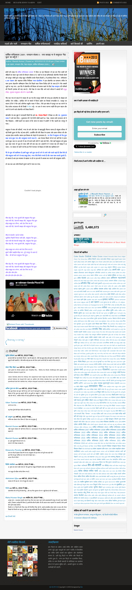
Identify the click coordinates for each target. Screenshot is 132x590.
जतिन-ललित (106, 329)
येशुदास (101, 400)
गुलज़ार (79, 324)
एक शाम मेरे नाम (14, 10)
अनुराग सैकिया (112, 267)
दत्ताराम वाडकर (99, 345)
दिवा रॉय (86, 348)
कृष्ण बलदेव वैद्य (84, 316)
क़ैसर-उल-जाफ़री (115, 503)
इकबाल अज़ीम (98, 297)
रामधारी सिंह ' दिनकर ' (84, 414)
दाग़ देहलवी (118, 345)
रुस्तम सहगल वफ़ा (120, 416)
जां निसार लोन (117, 334)
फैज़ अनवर (89, 378)
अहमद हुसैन (81, 289)
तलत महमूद (116, 343)
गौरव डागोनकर (111, 324)
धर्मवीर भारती (88, 351)
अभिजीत (97, 273)
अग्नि (86, 262)
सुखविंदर (119, 484)
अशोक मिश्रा (86, 286)
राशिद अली (100, 414)
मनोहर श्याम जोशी (95, 389)
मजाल (121, 383)
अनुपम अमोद (90, 267)
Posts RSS (104, 2)
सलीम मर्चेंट (77, 482)
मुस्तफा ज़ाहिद (101, 395)
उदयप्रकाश (122, 299)
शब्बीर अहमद (100, 454)
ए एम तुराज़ (103, 302)
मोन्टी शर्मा (91, 397)
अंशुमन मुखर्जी (114, 259)
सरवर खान (105, 479)
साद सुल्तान (105, 482)
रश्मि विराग (88, 405)
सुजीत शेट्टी (80, 487)
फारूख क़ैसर (117, 375)
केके (107, 316)
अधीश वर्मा (110, 264)
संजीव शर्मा (81, 474)
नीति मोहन (90, 359)
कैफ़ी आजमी (118, 316)
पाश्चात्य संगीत (82, 367)
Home (8, 2)
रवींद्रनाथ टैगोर (80, 405)
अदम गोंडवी (87, 264)
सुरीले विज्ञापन (122, 487)
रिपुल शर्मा (99, 416)
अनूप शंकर (93, 270)
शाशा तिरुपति (93, 459)
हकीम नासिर (95, 495)
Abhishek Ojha (12, 478)
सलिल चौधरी (121, 479)
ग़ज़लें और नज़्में (11, 44)
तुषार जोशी (83, 345)
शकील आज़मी (84, 451)
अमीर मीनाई (83, 281)
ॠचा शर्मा (121, 503)
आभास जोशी (113, 291)
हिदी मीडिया (114, 515)
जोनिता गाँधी (109, 340)
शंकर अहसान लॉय (99, 449)
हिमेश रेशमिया (98, 501)
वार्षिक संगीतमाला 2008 (97, 430)
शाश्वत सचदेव (101, 459)
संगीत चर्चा (93, 471)
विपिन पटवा (76, 446)
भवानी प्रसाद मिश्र (88, 383)
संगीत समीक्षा (102, 471)
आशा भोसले (111, 294)
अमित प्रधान (90, 278)
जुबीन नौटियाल (94, 340)
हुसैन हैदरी (120, 501)
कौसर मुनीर (93, 318)
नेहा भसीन (104, 361)
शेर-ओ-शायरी (94, 465)
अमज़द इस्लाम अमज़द (84, 275)
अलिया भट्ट (120, 283)
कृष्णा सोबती (102, 316)
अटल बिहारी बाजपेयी (117, 262)
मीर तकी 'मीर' (77, 395)
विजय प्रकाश (94, 443)
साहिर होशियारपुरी (78, 484)
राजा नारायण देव (87, 408)
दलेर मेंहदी (112, 345)
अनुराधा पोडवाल (121, 267)
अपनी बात (100, 44)
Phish (75, 259)
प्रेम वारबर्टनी (93, 375)
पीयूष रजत (111, 367)
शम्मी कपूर (81, 457)
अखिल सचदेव (80, 262)
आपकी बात (99, 291)
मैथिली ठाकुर (122, 395)
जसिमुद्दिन (94, 334)
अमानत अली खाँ (103, 275)
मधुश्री (86, 386)
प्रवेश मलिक (96, 372)
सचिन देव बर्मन (90, 476)
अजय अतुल (91, 262)
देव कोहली (114, 348)
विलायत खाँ (87, 446)
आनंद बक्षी (76, 291)
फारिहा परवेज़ (110, 375)
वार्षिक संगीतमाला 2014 (94, 435)
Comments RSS (120, 2)
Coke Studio (79, 256)
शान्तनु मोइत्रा (115, 457)
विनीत (110, 443)
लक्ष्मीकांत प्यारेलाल (95, 422)
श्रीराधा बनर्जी (104, 468)
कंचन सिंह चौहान (11, 367)
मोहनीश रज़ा (101, 397)
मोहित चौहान (89, 400)
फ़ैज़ (105, 375)
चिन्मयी (112, 326)
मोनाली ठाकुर (85, 397)
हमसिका (110, 495)
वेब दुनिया (79, 515)
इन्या (119, 297)
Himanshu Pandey (14, 450)
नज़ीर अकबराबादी (111, 351)
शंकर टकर (108, 449)
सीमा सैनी (114, 484)
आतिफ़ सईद (107, 289)
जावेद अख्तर (93, 337)
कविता (104, 307)
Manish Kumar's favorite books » (29, 581)
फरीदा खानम (100, 375)
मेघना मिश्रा (108, 395)
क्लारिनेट (110, 318)
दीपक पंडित (98, 348)
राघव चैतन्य (100, 405)
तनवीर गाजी (102, 343)
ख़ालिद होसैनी (77, 321)
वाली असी (87, 443)
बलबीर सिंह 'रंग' (103, 378)
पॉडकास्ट (99, 370)
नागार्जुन (78, 356)
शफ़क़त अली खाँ (78, 454)
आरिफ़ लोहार (91, 294)
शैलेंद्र (107, 465)
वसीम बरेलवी (90, 424)
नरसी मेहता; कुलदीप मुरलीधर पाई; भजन (90, 353)
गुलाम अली (91, 324)
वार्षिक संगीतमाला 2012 (112, 432)
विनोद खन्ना (115, 443)
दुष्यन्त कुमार (107, 348)
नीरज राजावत (109, 359)
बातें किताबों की (77, 44)
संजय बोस (115, 471)
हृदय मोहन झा (81, 503)
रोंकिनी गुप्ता (117, 419)
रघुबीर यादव (77, 403)
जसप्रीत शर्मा (117, 332)
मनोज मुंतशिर (121, 386)
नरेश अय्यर (109, 353)
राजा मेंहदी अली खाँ (98, 408)
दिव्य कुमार (91, 348)
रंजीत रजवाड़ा (111, 400)
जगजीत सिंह (97, 329)
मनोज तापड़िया (107, 386)
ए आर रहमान (10, 64)
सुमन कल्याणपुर (107, 487)
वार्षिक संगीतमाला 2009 (40, 64)
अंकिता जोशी (100, 259)
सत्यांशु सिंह (113, 476)
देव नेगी (119, 348)
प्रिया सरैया (80, 375)
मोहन (95, 397)
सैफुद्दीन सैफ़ (108, 490)
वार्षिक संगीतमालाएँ (42, 44)
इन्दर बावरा (105, 297)
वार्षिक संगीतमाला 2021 (101, 427)
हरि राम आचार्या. (116, 495)
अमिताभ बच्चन (105, 278)
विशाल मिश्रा (121, 446)
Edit (39, 2)
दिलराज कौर (81, 348)
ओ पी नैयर (107, 305)
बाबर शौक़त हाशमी (78, 380)
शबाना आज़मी (86, 454)
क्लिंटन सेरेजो (117, 318)
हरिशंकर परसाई (88, 498)
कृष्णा (97, 316)
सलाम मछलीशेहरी (112, 479)
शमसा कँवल (115, 454)
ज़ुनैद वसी (110, 334)
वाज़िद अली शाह (108, 424)
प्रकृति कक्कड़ (121, 370)
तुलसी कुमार (77, 345)
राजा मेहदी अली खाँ (110, 408)
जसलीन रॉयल (80, 334)
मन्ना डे (103, 389)
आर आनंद (84, 294)
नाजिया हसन (84, 356)
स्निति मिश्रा (113, 492)
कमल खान (94, 307)
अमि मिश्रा (119, 275)
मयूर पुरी (108, 389)
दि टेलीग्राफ (93, 518)
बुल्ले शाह (116, 380)
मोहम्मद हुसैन (81, 400)
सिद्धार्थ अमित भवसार (88, 484)
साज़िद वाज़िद (97, 482)
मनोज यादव (86, 389)
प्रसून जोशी (116, 372)
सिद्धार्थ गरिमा (97, 484)
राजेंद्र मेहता (80, 411)
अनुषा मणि (80, 270)
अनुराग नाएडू (103, 267)
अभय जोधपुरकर (90, 273)
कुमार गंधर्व (117, 313)
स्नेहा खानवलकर (121, 492)
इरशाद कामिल (108, 299)
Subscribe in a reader (83, 152)
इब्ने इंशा (83, 299)
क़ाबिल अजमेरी (93, 310)
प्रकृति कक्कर (114, 370)
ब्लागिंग (76, 383)
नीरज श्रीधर (117, 359)
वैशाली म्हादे (90, 448)
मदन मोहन (79, 386)
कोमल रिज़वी (86, 318)
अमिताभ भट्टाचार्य (118, 278)
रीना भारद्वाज (113, 416)
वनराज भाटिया (118, 422)
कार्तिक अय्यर (122, 310)
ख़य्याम (123, 318)
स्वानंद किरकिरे (79, 495)
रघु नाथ (123, 400)
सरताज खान (99, 479)
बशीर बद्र (116, 378)
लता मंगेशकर (104, 422)
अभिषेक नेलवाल (111, 272)
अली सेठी (80, 286)
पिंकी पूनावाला (90, 367)
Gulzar (88, 256)
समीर (93, 479)
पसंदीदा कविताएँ (60, 44)
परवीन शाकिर (98, 364)
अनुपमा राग (97, 267)
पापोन (123, 364)
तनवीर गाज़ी (96, 343)
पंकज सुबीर (122, 361)
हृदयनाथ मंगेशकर (89, 503)
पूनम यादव (86, 370)
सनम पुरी (118, 476)
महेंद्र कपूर (87, 392)
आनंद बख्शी (82, 291)
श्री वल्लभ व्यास (81, 468)
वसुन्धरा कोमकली (98, 424)
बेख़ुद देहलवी (122, 380)
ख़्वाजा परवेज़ (84, 321)
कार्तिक (116, 310)
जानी (79, 337)
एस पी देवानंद (84, 305)
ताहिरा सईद (122, 343)
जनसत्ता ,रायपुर (89, 515)
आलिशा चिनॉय (103, 294)
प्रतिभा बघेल (77, 372)
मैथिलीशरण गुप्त (78, 397)
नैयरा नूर (110, 362)
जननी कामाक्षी (114, 329)
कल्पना (99, 308)
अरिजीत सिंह (85, 283)
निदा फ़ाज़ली (113, 356)
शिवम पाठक (120, 462)
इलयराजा (117, 299)
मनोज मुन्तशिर (78, 389)
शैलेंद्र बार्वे (112, 465)
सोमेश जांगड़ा (94, 492)
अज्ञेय (110, 262)
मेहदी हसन (115, 395)
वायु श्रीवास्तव (118, 424)
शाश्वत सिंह (109, 459)
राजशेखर (80, 408)
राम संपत (119, 411)
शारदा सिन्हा (77, 459)
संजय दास (109, 471)
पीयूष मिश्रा (104, 367)
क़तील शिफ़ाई (84, 310)
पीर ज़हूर (117, 367)
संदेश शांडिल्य (110, 474)
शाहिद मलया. (88, 462)
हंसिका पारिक (87, 495)
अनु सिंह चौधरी (82, 267)
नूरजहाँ (99, 362)
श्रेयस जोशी (118, 468)
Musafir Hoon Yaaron (24, 2)
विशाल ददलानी (102, 446)
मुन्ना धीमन (94, 395)
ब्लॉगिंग (89, 44)
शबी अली (93, 454)
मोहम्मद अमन (107, 397)
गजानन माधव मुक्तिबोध (100, 321)
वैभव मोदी (84, 448)
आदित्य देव (115, 289)
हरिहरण (95, 498)
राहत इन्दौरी (112, 413)
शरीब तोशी (86, 457)
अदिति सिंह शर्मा (94, 264)
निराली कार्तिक (77, 359)
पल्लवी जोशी (113, 364)
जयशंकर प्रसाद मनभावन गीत (94, 332)
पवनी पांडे (119, 364)
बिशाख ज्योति (105, 380)
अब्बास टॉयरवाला (79, 273)
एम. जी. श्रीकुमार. (120, 302)
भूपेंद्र (95, 383)
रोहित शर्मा (87, 422)
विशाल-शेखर (78, 449)
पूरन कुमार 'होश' (93, 370)
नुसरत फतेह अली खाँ (91, 361)
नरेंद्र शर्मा (102, 353)
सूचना (102, 490)
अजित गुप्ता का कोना (12, 388)
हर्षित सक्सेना (114, 498)
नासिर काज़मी (90, 356)
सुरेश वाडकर (84, 490)
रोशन (83, 422)
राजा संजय (118, 408)
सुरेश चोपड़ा (77, 490)
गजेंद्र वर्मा (109, 321)
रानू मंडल (113, 411)
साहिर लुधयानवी (120, 482)
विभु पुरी (82, 446)
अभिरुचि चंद (104, 272)
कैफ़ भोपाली (111, 316)
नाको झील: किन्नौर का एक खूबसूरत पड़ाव (101, 196)
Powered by (93, 143)
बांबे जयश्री (122, 378)
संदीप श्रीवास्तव (102, 474)
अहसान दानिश (89, 289)
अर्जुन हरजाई (105, 283)
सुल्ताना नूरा (97, 490)
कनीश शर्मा (114, 305)
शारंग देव (123, 457)
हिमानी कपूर (90, 501)
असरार (105, 286)
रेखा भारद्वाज (28, 64)
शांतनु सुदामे (105, 457)
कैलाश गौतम (80, 318)
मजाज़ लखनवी (114, 383)
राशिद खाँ (106, 413)
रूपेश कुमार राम (101, 419)
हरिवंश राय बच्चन (79, 498)
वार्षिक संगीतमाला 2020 (95, 440)
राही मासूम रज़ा (80, 416)
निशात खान (84, 359)
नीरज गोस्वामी (102, 359)
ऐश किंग (102, 305)
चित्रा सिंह (106, 326)
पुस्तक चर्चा (78, 369)
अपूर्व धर (123, 270)
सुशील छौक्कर (10, 355)
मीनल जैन (109, 392)
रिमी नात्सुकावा (106, 416)
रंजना (7, 488)
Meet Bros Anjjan (119, 256)
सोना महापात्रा (78, 493)
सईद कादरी (117, 474)
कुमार (111, 313)
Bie (81, 587)
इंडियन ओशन (83, 297)
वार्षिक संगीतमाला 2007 (81, 430)
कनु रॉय (119, 305)
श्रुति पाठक (112, 468)
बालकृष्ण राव (86, 380)
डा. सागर (90, 343)
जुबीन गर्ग (87, 340)
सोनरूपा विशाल (115, 490)
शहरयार (92, 457)
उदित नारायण (77, 302)
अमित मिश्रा (97, 278)
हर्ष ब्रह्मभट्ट (101, 498)
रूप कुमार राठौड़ (85, 419)
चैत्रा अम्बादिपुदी (119, 326)
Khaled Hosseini (108, 256)
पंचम (75, 364)
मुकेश (82, 395)
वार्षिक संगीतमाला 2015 (86, 427)
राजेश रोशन (100, 411)
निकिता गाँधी (97, 356)
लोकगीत (111, 422)
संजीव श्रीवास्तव (88, 474)
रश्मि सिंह (94, 405)
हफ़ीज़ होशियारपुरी (102, 495)
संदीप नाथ (95, 474)
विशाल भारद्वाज (112, 446)
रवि (113, 403)
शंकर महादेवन (116, 449)
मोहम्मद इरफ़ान (115, 397)
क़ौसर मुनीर (110, 310)
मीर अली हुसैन (121, 392)
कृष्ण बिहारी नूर (92, 316)
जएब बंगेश (82, 329)
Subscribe (99, 135)
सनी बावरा (123, 476)
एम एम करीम (111, 302)
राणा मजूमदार (106, 411)
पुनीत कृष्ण (122, 367)
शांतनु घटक (98, 457)
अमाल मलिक (112, 275)
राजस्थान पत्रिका (81, 518)
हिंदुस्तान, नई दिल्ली (102, 515)
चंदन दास (91, 326)
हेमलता (108, 503)
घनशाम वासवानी (84, 326)
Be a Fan (60, 328)
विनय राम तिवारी (105, 443)
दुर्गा (102, 348)
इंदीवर (88, 297)
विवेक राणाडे (94, 446)
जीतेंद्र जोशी (81, 340)
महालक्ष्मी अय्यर (80, 392)
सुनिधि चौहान (98, 487)
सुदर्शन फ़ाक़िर (88, 487)
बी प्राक (111, 380)
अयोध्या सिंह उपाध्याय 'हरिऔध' (101, 281)
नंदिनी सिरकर (95, 351)
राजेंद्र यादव (87, 411)
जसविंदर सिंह (87, 334)
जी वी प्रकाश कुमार (117, 337)
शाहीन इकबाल (95, 462)
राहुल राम (95, 416)
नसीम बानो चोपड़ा (116, 353)
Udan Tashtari (12, 402)
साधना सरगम (112, 482)
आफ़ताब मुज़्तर (106, 291)
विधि (99, 443)
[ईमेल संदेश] (53, 64)
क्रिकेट (105, 318)
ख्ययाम (92, 321)
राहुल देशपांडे (89, 416)
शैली (103, 465)
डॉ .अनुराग (9, 417)
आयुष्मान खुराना (78, 294)
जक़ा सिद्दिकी (88, 329)
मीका (106, 392)
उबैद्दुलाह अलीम (84, 302)
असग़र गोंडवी (94, 286)
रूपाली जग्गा (94, 419)
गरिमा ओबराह (115, 321)
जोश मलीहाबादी (122, 340)
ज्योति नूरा (77, 343)
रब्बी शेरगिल (102, 403)
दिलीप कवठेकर (10, 464)
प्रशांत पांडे (109, 372)
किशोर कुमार (78, 313)
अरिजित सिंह (77, 283)
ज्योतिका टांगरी (83, 343)
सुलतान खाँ (91, 490)
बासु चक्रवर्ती (93, 380)
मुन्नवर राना (88, 395)
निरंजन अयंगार (121, 356)
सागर (91, 482)
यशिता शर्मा (96, 400)
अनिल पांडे (120, 264)
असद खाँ (100, 286)
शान (109, 457)
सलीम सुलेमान (84, 482)
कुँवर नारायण (86, 313)
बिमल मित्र (99, 380)
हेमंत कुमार (97, 503)
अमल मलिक (94, 275)
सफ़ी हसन (83, 479)
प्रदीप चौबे (90, 372)
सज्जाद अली (105, 476)
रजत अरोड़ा (96, 403)
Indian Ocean (97, 256)
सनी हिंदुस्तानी (77, 479)
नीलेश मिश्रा (82, 361)
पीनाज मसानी (97, 367)
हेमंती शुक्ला (103, 503)
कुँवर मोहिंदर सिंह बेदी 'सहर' (97, 313)
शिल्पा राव (102, 462)
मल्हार (112, 389)
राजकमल (118, 405)
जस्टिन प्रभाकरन (102, 335)
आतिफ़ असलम (98, 289)
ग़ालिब (121, 321)
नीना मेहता (96, 359)
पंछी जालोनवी (80, 364)
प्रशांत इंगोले (103, 372)
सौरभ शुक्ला (101, 492)
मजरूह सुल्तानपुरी (103, 383)
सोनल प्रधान (122, 490)
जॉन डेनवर (102, 340)
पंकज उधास (116, 361)
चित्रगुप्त (97, 326)
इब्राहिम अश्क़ (90, 299)
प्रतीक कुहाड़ (83, 372)
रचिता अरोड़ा (89, 403)
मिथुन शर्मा (100, 392)
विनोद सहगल (122, 443)
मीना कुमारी (115, 392)
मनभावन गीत (26, 44)
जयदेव (84, 332)
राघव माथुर (106, 405)
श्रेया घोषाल (83, 471)
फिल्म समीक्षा (83, 378)
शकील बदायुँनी (92, 451)
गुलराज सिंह (85, 324)
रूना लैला (77, 419)
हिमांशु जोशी (84, 501)
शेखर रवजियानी (82, 465)
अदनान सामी (80, 264)
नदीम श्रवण (119, 351)
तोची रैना (88, 345)
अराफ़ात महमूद (122, 281)
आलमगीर (97, 294)
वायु (113, 424)
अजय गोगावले (98, 262)
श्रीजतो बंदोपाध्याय (90, 468)
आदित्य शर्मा (122, 289)
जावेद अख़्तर (84, 337)
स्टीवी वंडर (107, 492)
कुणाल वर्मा (106, 313)
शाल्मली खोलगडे (85, 459)
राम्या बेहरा (93, 413)
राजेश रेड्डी (94, 411)
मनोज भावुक (115, 386)
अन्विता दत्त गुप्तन (102, 270)
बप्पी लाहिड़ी (95, 378)
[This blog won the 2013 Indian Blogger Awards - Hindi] (87, 93)
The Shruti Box (82, 259)
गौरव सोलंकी (119, 324)
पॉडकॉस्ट (106, 369)
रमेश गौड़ (109, 403)
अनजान (115, 264)
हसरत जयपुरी (121, 498)
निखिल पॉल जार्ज (105, 356)
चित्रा (101, 326)
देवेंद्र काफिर (81, 351)
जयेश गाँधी (105, 332)
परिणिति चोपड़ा (106, 364)
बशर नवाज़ (110, 378)
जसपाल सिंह (111, 332)
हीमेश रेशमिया (113, 501)
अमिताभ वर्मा (77, 281)
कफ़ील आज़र (87, 307)
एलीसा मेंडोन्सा (77, 305)
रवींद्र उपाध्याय (117, 403)
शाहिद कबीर (82, 462)
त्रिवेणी (93, 345)
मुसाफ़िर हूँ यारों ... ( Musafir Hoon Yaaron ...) (96, 194)
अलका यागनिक (113, 283)
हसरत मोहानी (77, 501)
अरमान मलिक (113, 281)
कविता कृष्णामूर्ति (112, 307)
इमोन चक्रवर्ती (98, 299)
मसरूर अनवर (118, 389)
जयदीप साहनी (78, 332)
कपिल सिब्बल (80, 307)
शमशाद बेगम (108, 454)
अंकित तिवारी (92, 259)
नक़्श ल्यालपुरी (102, 351)
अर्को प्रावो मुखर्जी (96, 283)
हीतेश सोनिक (105, 501)
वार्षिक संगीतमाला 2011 (94, 432)
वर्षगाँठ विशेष (82, 424)
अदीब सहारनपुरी (103, 264)
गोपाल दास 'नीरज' (101, 324)
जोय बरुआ (115, 340)
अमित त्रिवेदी (81, 278)
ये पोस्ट (29, 107)
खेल (89, 321)
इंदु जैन (92, 297)
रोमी (80, 422)
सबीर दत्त (89, 479)
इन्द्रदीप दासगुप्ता (113, 297)
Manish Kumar (12, 426)
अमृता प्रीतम (90, 281)
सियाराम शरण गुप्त (106, 484)
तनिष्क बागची (109, 343)
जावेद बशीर (109, 337)
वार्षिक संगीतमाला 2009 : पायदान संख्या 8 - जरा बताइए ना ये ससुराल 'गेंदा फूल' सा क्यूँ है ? (36, 56)
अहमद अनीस (117, 286)
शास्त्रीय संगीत (117, 459)
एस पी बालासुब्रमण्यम (94, 305)
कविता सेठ (76, 310)
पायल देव (76, 367)
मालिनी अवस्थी (93, 392)
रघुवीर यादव (83, 403)
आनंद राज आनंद (91, 291)
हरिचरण (123, 495)
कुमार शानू (122, 313)
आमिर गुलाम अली (121, 291)
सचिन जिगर (81, 476)
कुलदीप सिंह (77, 316)
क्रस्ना (100, 318)
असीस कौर (110, 286)
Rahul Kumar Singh (14, 498)
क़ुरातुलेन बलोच (101, 310)
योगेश (106, 400)
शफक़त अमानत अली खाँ (117, 451)
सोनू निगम (86, 492)
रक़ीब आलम (118, 400)
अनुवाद (75, 270)
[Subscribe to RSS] (53, 343)
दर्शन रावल (106, 345)
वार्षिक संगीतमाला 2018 (112, 438)
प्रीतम (86, 375)
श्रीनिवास (98, 468)
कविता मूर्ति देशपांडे (120, 307)
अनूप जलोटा (87, 270)
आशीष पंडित (118, 294)
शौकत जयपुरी (118, 465)
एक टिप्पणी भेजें (10, 516)
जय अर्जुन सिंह (121, 329)
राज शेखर (112, 405)
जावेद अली (101, 337)
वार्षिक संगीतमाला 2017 (94, 438)
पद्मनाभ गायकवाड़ (88, 364)
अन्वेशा (110, 270)
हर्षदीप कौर (107, 498)
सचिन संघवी (98, 476)
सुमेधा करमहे (115, 487)
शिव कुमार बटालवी (111, 462)
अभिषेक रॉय (119, 272)
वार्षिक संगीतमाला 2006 (117, 427)
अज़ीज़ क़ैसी (106, 262)
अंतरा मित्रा (106, 259)
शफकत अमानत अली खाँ (102, 451)
